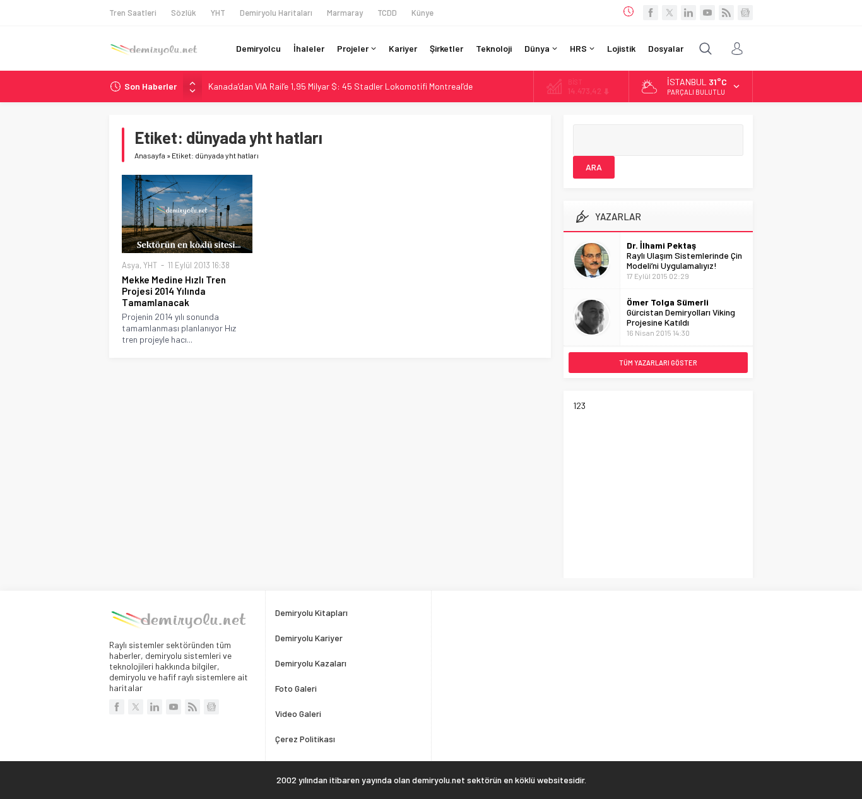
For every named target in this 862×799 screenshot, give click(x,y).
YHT (150, 265)
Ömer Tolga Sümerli (668, 302)
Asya (130, 265)
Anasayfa (149, 155)
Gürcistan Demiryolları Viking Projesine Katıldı (681, 317)
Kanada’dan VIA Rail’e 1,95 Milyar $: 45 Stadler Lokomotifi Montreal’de (340, 86)
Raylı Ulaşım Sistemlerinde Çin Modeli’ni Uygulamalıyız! (684, 260)
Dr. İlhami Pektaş (661, 245)
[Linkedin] (688, 12)
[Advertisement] (667, 490)
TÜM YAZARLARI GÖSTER (658, 362)
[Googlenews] (745, 12)
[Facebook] (650, 12)
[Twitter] (669, 12)
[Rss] (726, 12)
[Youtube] (707, 12)
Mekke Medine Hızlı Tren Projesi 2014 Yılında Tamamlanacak (174, 291)
